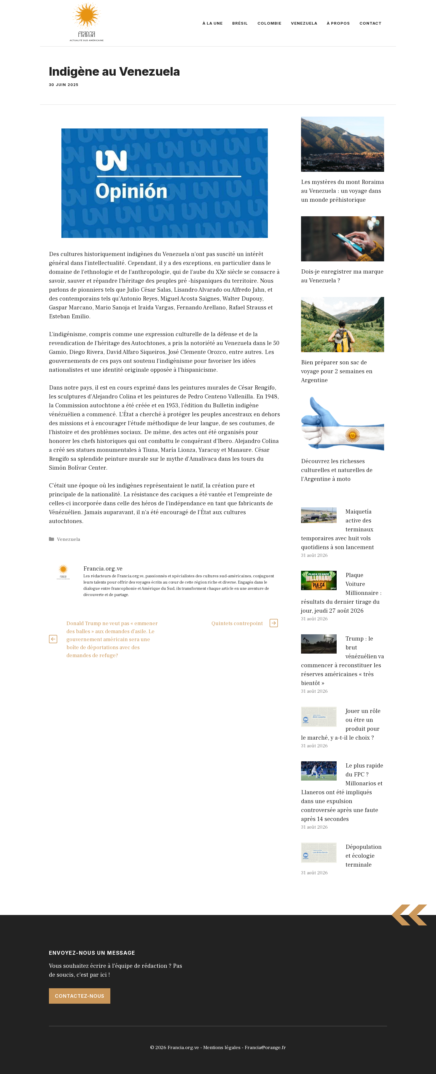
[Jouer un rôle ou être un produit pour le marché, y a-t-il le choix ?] (319, 722)
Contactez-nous (79, 996)
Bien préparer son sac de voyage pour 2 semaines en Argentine (337, 371)
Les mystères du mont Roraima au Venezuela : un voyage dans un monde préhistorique (342, 191)
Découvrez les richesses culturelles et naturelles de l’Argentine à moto (337, 470)
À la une (213, 23)
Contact (370, 23)
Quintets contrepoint (237, 623)
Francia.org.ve (183, 1047)
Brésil (240, 23)
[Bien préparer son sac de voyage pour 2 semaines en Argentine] (342, 348)
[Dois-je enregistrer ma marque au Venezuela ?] (342, 257)
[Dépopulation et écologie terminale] (319, 858)
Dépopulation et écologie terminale (364, 856)
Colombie (269, 23)
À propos (338, 23)
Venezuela (304, 23)
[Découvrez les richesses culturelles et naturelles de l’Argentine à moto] (342, 446)
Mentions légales (222, 1047)
